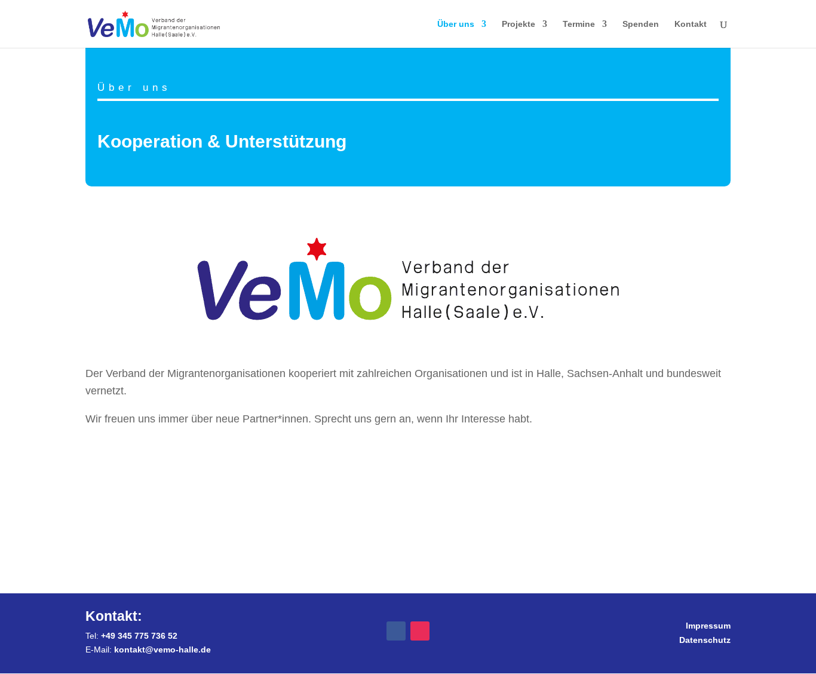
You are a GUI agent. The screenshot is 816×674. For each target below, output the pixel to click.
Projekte (518, 24)
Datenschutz (705, 640)
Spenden (640, 24)
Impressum (708, 625)
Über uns (455, 24)
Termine (579, 24)
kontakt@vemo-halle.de (162, 649)
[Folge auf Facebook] (396, 631)
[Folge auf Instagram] (420, 631)
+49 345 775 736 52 (139, 636)
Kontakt (690, 24)
